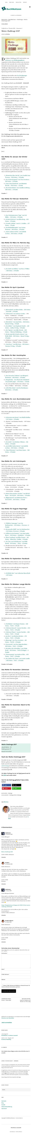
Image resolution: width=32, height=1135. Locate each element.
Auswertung (5, 765)
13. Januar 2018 (8, 890)
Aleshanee (8, 833)
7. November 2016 (11, 28)
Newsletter (18, 2)
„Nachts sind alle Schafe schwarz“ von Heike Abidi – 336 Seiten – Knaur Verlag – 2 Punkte (17, 336)
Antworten (3, 857)
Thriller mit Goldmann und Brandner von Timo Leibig (25, 1000)
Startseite (4, 19)
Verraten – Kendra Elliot (6, 999)
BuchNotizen (12, 19)
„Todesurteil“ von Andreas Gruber (15, 313)
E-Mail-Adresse (5, 974)
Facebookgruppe (22, 75)
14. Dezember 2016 (8, 834)
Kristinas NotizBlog (6, 1039)
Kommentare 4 (19, 28)
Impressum (4, 1108)
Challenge (20, 19)
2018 (4, 775)
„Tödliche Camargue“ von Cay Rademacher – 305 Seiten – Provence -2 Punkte (17, 525)
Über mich (11, 2)
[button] (6, 785)
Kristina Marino (9, 920)
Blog (6, 2)
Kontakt (25, 2)
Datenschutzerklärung (6, 1106)
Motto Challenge (17, 795)
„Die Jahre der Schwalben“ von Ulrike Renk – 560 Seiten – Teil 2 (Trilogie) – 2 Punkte (17, 650)
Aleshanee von (14, 60)
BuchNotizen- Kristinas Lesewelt (9, 1035)
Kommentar (4, 953)
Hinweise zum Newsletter (7, 1018)
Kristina (8, 34)
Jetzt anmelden (6, 1022)
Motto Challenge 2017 (7, 851)
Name (3, 969)
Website (3, 979)
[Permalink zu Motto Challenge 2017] (16, 55)
